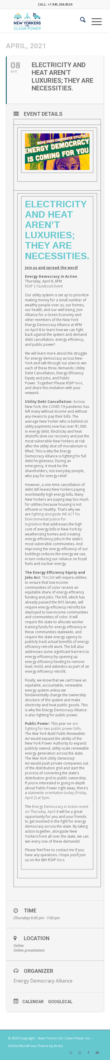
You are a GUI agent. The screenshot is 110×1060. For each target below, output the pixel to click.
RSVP (29, 286)
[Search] (80, 21)
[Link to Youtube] (97, 1052)
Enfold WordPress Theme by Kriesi (35, 1046)
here (78, 383)
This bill (48, 577)
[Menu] (94, 21)
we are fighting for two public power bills (53, 726)
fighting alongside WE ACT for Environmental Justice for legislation (52, 519)
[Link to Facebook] (88, 1052)
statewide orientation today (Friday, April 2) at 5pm (56, 795)
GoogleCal (60, 1001)
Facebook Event (50, 286)
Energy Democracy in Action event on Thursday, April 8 (56, 809)
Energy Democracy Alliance (42, 981)
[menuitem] (80, 21)
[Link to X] (71, 1052)
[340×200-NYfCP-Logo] (45, 21)
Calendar (33, 1001)
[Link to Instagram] (79, 1052)
